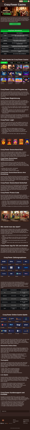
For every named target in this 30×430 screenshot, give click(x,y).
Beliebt (3, 62)
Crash (18, 62)
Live (10, 62)
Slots (25, 62)
